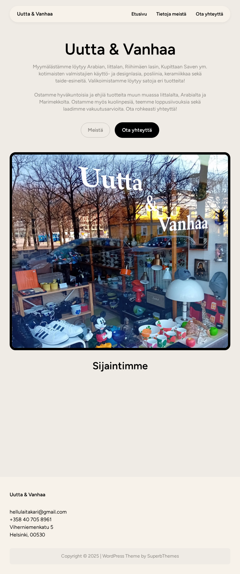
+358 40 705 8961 (31, 519)
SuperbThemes (163, 556)
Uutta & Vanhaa (35, 14)
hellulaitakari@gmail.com (38, 512)
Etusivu (139, 14)
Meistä (95, 130)
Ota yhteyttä (137, 130)
